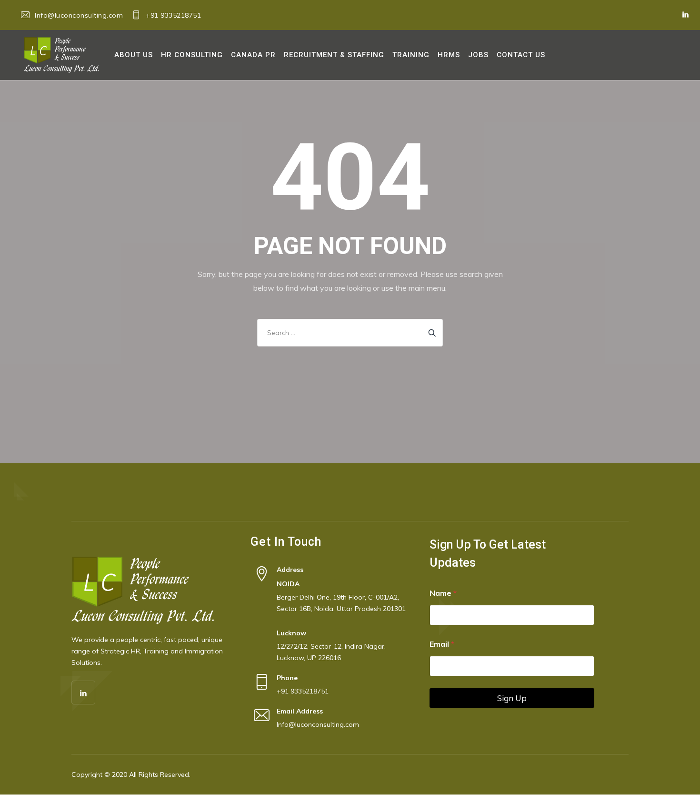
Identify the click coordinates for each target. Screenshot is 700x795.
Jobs (478, 55)
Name (443, 593)
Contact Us (521, 55)
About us (133, 55)
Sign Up (512, 698)
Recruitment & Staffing (334, 55)
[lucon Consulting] (61, 55)
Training (411, 55)
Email (442, 644)
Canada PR (253, 55)
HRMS (449, 55)
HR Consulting (192, 55)
